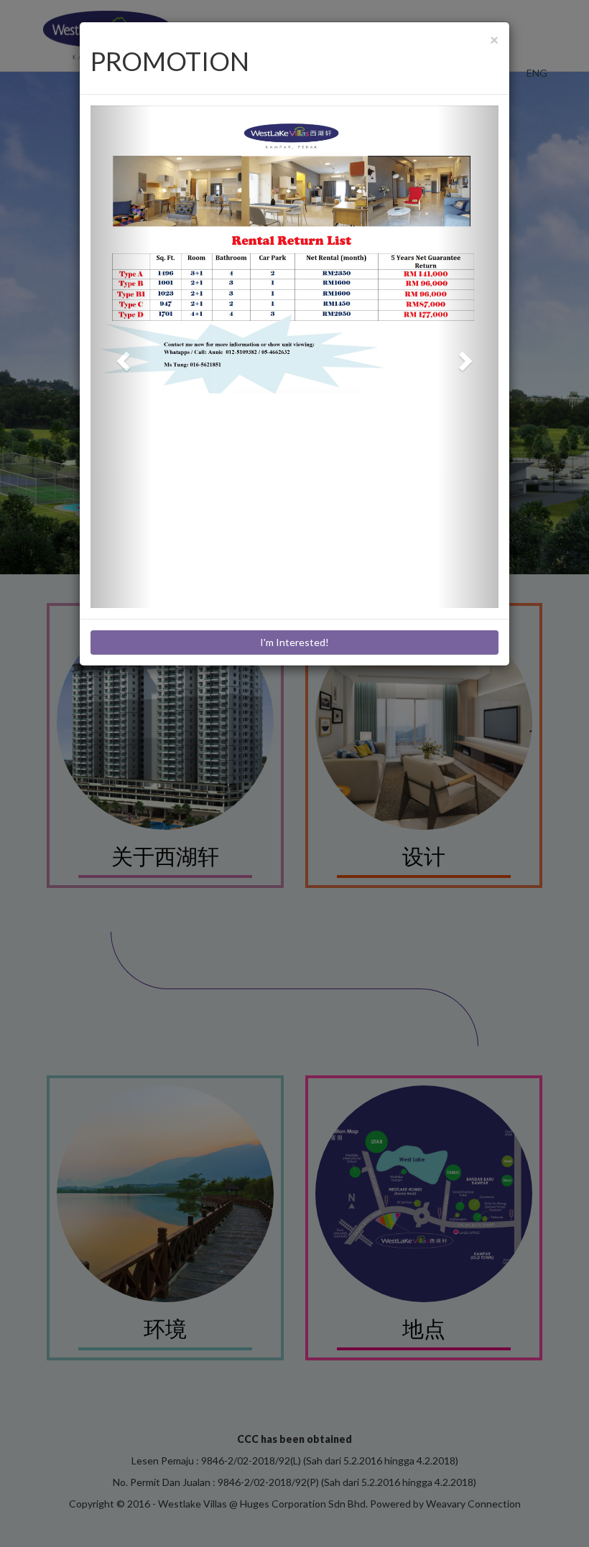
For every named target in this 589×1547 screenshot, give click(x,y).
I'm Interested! (294, 642)
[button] (121, 357)
